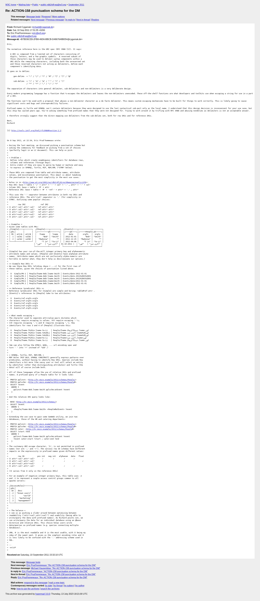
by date (48, 585)
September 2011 (76, 5)
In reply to (70, 20)
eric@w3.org (38, 33)
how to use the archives (28, 589)
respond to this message (36, 582)
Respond (46, 16)
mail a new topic (57, 582)
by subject (69, 585)
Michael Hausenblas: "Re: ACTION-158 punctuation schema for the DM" (65, 568)
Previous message (55, 20)
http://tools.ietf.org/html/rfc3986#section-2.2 (36, 131)
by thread (58, 585)
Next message (38, 20)
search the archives (50, 589)
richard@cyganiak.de (43, 27)
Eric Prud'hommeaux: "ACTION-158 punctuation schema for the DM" (55, 571)
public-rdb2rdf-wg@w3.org (53, 5)
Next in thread (83, 20)
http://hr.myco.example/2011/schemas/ (36, 402)
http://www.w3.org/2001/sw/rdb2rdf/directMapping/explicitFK (54, 182)
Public (35, 5)
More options (58, 16)
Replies (95, 20)
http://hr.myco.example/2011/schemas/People (51, 382)
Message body (33, 16)
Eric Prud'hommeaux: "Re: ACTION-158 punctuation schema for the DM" (61, 565)
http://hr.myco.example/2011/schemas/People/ (52, 380)
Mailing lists (24, 5)
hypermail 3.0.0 (42, 594)
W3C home (10, 5)
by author (79, 585)
